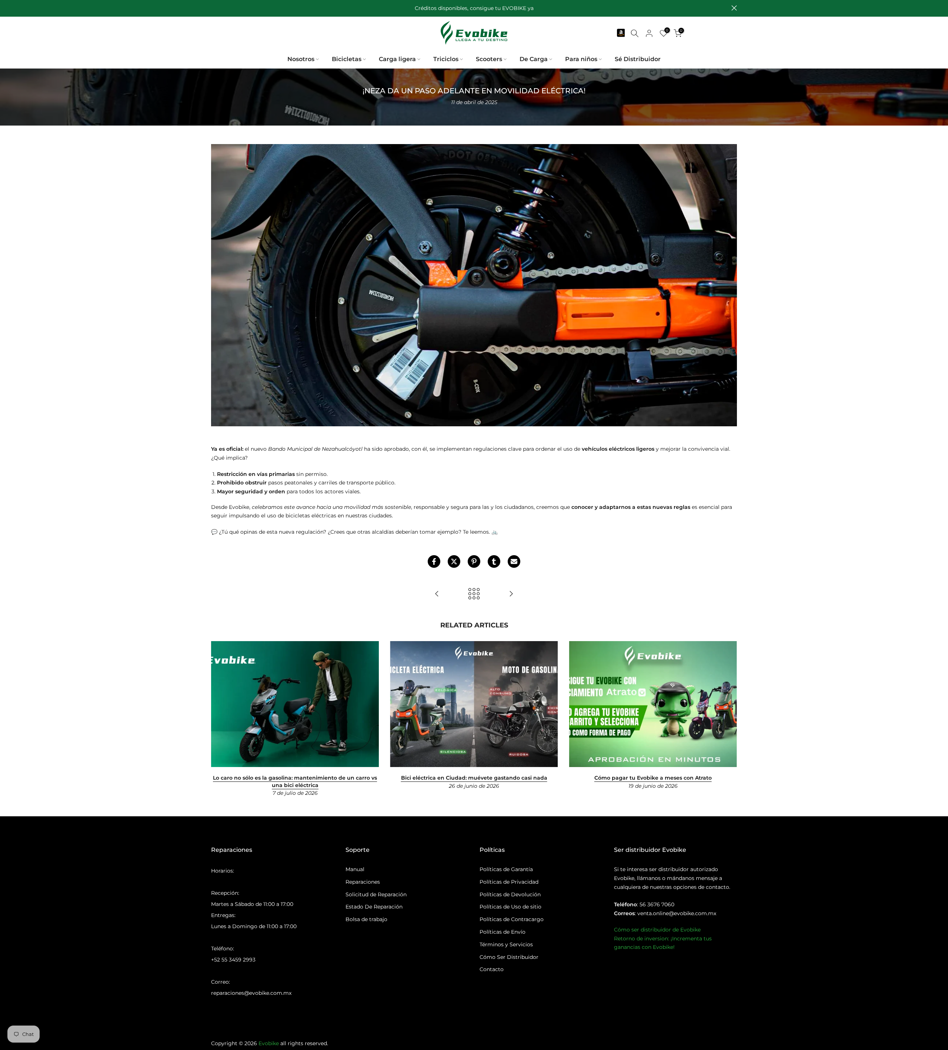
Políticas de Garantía (506, 869)
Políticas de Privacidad (509, 882)
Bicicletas (346, 59)
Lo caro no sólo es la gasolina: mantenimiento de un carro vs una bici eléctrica (295, 781)
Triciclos (445, 59)
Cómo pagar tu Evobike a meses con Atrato (653, 777)
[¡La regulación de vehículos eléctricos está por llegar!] (436, 594)
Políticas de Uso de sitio (510, 906)
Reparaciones (363, 882)
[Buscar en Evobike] (635, 33)
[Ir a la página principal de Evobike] (474, 32)
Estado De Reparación (374, 906)
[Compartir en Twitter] (454, 561)
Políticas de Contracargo (512, 919)
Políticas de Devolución (510, 894)
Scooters (489, 59)
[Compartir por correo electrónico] (514, 561)
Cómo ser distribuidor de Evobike (657, 929)
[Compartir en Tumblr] (494, 561)
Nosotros (300, 59)
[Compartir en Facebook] (434, 561)
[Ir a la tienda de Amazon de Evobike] (620, 33)
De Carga (534, 59)
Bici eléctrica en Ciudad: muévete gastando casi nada (474, 777)
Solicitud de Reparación (376, 894)
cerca (214, 8)
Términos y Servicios (506, 944)
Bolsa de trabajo (366, 919)
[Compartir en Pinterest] (474, 561)
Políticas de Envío (502, 932)
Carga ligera (397, 59)
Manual (355, 869)
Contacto (492, 969)
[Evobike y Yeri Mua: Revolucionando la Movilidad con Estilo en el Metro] (511, 594)
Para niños (581, 59)
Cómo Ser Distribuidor (509, 957)
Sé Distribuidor (638, 59)
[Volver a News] (474, 594)
